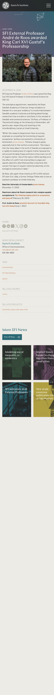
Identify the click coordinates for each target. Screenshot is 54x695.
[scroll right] (51, 382)
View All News (9, 337)
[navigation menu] (48, 6)
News (10, 29)
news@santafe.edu (10, 250)
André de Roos (28, 94)
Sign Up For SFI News (10, 231)
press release (18, 142)
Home (4, 29)
